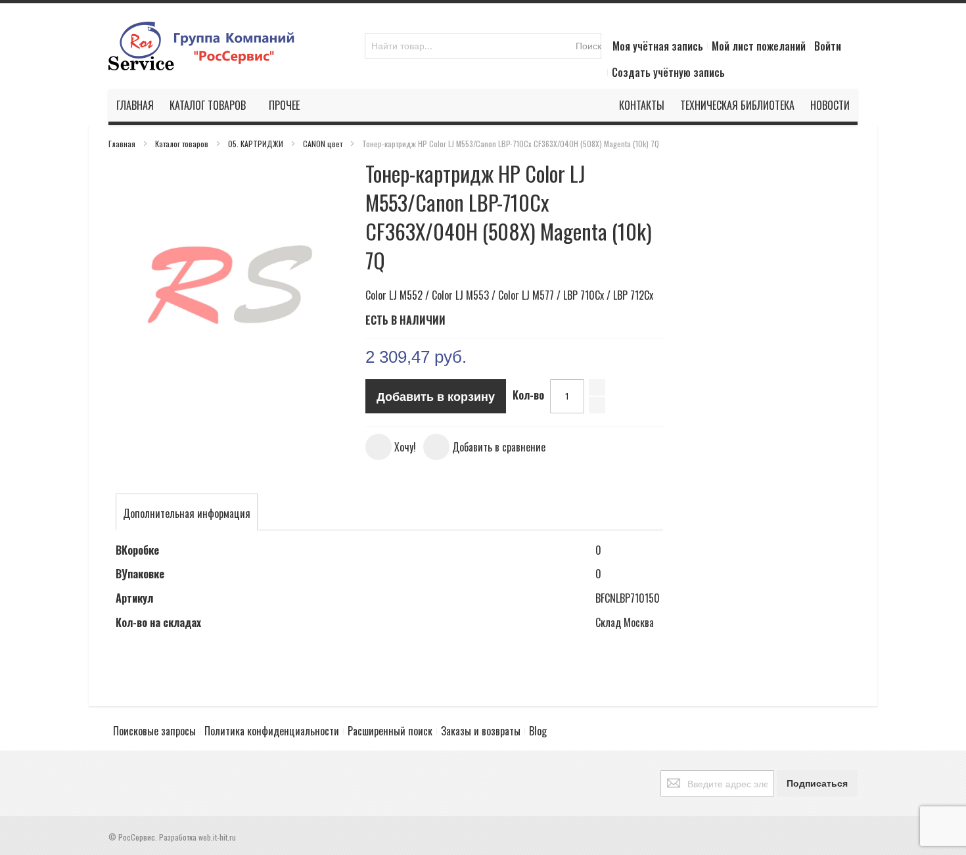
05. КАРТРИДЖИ (256, 143)
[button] (390, 447)
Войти (827, 46)
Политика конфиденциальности (271, 731)
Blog (538, 731)
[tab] (187, 513)
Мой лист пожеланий (759, 46)
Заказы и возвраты (480, 731)
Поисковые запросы (154, 731)
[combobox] (483, 46)
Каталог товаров (182, 143)
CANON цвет (323, 143)
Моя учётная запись (657, 46)
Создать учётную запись (668, 72)
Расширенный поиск (390, 731)
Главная (122, 143)
